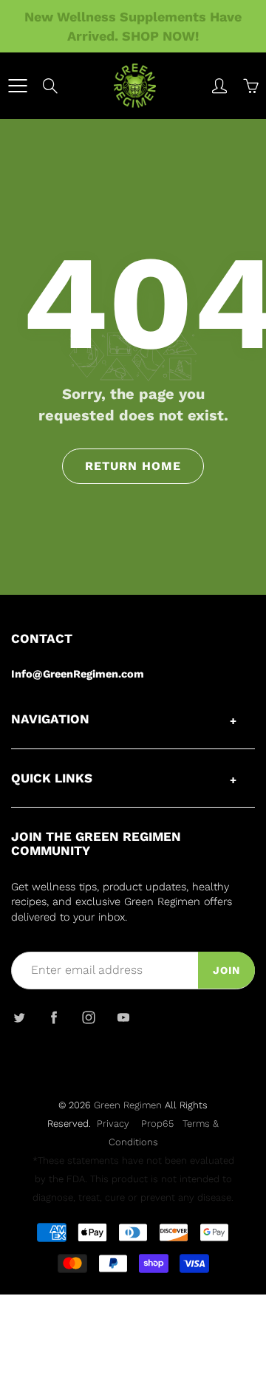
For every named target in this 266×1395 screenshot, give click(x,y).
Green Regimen (128, 1105)
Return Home (133, 466)
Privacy (113, 1123)
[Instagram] (88, 1017)
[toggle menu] (17, 86)
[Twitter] (19, 1017)
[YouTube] (123, 1017)
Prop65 (157, 1123)
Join (226, 970)
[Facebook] (53, 1017)
